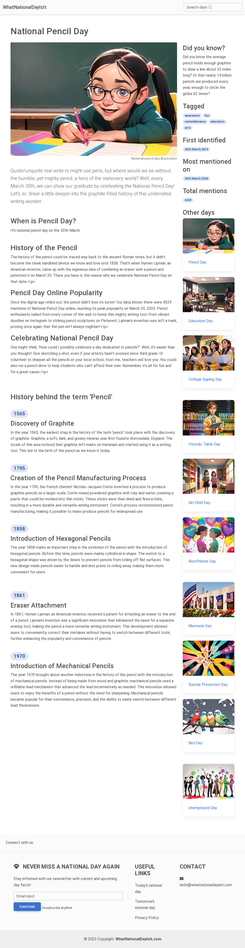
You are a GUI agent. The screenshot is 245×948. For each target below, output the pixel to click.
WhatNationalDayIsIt (24, 7)
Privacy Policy (147, 917)
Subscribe (27, 906)
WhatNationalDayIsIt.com (138, 939)
